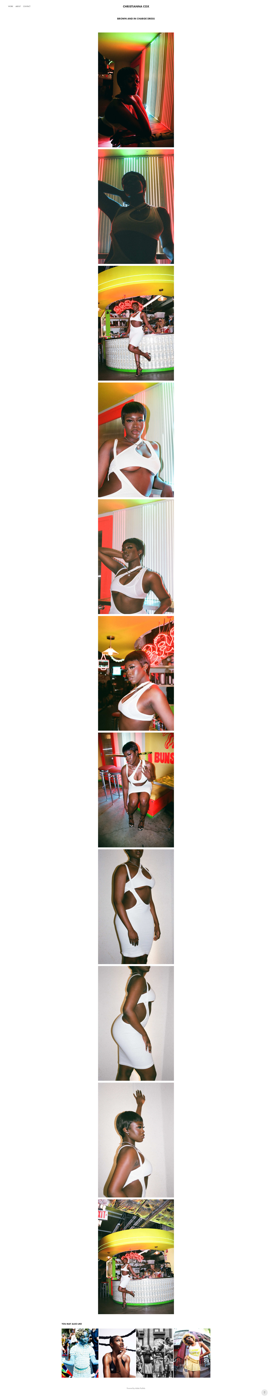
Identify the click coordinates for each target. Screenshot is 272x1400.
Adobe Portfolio (140, 1388)
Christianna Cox (136, 6)
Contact (26, 6)
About (18, 6)
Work (10, 6)
